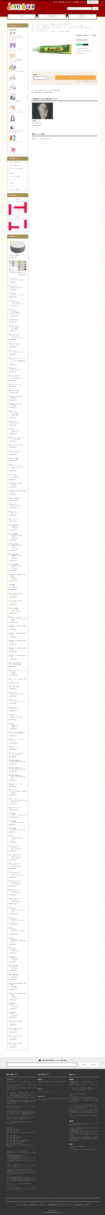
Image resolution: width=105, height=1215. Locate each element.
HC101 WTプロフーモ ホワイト (16, 369)
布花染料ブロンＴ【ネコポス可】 (14, 586)
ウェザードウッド (15, 519)
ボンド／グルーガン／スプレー (42, 24)
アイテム (93, 2)
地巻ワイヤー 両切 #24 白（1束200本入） (18, 626)
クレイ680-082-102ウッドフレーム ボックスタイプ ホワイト (18, 909)
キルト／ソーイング (72, 25)
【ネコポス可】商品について (29, 1166)
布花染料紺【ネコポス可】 (14, 1014)
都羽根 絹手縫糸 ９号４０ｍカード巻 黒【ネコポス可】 (18, 768)
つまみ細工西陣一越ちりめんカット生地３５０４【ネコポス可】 (16, 556)
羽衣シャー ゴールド (16, 807)
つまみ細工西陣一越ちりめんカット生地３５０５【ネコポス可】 (16, 566)
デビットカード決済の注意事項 (45, 1092)
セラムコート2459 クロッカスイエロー (17, 287)
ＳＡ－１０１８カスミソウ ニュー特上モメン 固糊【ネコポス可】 (18, 800)
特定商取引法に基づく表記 (90, 81)
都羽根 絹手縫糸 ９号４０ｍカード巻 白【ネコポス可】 (18, 761)
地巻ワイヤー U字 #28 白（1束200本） (16, 397)
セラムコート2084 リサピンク (15, 422)
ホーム (33, 24)
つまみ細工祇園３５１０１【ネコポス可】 (14, 967)
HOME (22, 16)
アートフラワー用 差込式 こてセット (18, 680)
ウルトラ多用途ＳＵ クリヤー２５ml (15, 609)
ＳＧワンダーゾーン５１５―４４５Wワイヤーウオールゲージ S (17, 377)
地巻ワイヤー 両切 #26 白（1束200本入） (18, 641)
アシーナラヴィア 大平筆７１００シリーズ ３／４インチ (17, 302)
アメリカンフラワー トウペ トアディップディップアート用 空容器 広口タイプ (18, 360)
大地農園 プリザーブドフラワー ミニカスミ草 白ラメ (37, 122)
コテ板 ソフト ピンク (16, 384)
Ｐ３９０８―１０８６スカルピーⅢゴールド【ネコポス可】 (16, 882)
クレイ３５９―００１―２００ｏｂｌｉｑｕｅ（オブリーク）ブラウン (17, 466)
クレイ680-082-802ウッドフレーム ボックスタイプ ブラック (18, 919)
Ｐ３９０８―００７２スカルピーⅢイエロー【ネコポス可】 (16, 847)
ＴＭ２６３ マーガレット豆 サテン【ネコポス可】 (17, 754)
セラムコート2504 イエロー (14, 512)
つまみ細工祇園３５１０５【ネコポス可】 (14, 976)
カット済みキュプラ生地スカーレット (16, 601)
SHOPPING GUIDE (52, 16)
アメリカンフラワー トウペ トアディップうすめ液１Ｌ (18, 672)
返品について (80, 81)
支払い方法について (25, 1204)
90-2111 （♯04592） (16, 611)
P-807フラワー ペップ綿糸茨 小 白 (14, 725)
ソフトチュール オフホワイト (17, 445)
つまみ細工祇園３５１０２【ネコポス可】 (14, 526)
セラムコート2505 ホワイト (12, 269)
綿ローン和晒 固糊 (15, 498)
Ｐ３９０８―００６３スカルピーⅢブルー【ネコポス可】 (16, 900)
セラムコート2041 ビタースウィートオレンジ (18, 700)
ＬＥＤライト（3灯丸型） (14, 255)
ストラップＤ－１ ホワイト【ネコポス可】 (15, 476)
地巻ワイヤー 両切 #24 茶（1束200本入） (18, 491)
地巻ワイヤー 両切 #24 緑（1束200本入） (18, 634)
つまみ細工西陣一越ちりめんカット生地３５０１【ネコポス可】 (16, 536)
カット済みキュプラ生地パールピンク (16, 1044)
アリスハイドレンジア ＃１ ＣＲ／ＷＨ (16, 452)
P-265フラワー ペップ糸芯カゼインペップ (15, 430)
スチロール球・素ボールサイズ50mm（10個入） (16, 663)
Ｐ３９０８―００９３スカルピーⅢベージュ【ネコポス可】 (16, 856)
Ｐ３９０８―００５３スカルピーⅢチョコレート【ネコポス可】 (17, 874)
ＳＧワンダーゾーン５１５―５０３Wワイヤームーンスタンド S (17, 336)
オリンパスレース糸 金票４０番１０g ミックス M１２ (17, 733)
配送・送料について (35, 1204)
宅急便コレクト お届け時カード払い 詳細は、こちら (51, 1084)
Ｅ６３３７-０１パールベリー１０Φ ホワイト (17, 279)
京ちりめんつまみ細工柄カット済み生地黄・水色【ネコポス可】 (18, 995)
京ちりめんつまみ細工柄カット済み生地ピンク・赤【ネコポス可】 (18, 985)
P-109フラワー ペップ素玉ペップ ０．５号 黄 (16, 716)
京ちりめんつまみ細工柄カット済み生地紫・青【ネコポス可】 (18, 576)
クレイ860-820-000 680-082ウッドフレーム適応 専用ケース (18, 940)
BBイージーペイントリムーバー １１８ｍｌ (18, 740)
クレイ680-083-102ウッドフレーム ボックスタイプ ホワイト (18, 930)
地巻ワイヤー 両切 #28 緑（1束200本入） (18, 656)
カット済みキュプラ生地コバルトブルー (16, 594)
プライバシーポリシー (66, 1204)
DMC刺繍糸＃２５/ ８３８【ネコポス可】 (17, 822)
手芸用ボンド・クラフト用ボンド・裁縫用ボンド (61, 24)
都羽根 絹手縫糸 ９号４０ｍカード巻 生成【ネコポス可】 (18, 777)
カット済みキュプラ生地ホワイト (16, 1022)
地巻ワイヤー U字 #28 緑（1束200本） (16, 484)
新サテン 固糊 (14, 458)
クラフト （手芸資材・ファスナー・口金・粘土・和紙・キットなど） (51, 25)
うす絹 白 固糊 (15, 686)
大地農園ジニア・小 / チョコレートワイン (18, 814)
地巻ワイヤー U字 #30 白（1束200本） (16, 404)
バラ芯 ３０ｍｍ (15, 747)
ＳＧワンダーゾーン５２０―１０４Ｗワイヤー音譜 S (15, 327)
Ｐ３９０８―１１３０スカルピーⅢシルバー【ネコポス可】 (16, 891)
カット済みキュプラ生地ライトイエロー (16, 1029)
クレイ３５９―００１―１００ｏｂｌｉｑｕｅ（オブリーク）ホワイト (17, 838)
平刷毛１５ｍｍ (21, 272)
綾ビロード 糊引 (15, 390)
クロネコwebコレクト (43, 1091)
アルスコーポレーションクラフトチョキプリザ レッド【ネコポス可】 (18, 619)
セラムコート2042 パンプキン (15, 708)
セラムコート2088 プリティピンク (16, 505)
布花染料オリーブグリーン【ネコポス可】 (15, 958)
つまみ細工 (81, 25)
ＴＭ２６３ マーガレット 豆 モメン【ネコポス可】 (18, 438)
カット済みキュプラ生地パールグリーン (16, 1036)
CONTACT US (82, 16)
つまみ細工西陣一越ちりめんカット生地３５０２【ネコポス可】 (16, 546)
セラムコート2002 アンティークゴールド (17, 693)
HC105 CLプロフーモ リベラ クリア (17, 294)
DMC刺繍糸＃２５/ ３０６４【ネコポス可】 (18, 829)
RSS (84, 1204)
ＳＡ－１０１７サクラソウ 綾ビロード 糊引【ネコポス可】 (18, 791)
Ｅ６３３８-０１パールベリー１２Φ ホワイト (17, 351)
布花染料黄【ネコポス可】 (14, 1005)
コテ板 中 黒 (16, 784)
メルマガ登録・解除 (77, 1204)
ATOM (87, 1204)
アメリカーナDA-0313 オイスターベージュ (15, 950)
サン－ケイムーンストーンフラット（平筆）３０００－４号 (15, 413)
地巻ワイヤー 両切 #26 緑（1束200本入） (18, 649)
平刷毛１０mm (14, 319)
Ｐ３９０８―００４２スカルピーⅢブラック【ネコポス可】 (16, 865)
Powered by (45, 1212)
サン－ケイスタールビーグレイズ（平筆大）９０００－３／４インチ (16, 311)
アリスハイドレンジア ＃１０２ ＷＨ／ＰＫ (16, 344)
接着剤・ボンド (88, 27)
